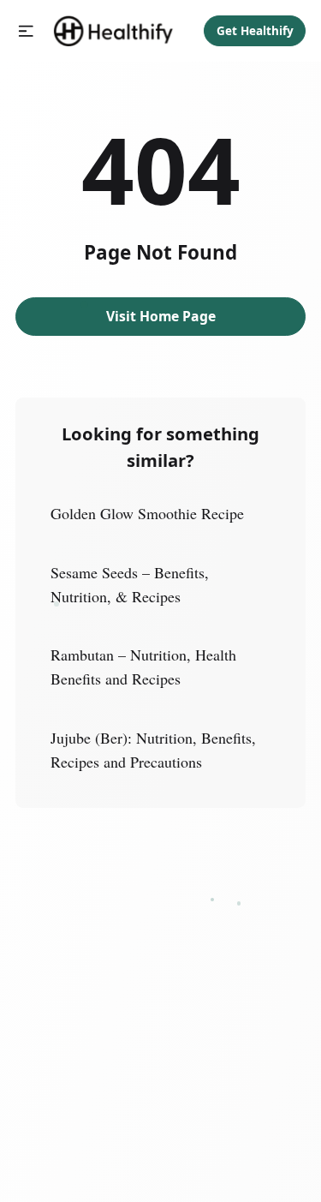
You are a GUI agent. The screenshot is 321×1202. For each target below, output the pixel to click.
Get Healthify (255, 31)
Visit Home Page (161, 316)
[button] (26, 31)
